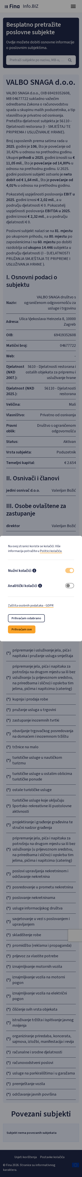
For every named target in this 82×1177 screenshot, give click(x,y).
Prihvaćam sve (22, 629)
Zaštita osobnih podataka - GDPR (31, 605)
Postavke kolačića (52, 1157)
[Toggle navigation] (73, 6)
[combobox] (41, 60)
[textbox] (41, 60)
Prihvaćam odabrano (26, 618)
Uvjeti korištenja (25, 1157)
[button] (34, 571)
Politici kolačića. (51, 551)
